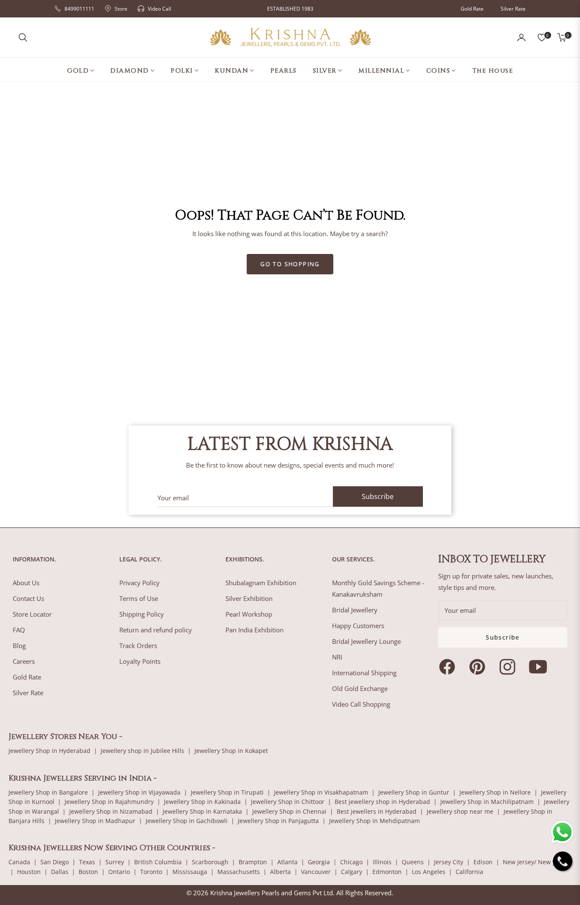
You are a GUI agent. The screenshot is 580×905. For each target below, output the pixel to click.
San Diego (54, 862)
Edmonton (387, 872)
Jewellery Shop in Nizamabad (110, 811)
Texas (87, 862)
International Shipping (364, 672)
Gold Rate (472, 8)
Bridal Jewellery (354, 610)
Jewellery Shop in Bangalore (48, 792)
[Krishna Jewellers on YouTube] (540, 667)
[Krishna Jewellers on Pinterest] (479, 667)
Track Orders (138, 645)
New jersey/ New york (533, 862)
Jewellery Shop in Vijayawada (139, 792)
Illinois (382, 862)
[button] (23, 37)
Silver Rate (513, 8)
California (469, 872)
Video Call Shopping (361, 704)
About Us (26, 582)
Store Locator (32, 614)
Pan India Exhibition (254, 630)
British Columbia (158, 862)
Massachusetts (238, 872)
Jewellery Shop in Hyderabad (49, 751)
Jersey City (448, 862)
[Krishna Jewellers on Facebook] (449, 667)
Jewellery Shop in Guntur (413, 792)
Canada (19, 862)
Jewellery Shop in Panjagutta (278, 821)
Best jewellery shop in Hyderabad (382, 802)
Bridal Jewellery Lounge (366, 641)
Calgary (351, 872)
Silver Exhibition (249, 598)
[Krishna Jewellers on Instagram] (509, 667)
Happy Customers (358, 625)
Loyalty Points (139, 661)
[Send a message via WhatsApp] (562, 832)
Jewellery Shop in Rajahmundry (109, 802)
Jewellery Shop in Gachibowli (187, 821)
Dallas (59, 872)
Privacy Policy (139, 582)
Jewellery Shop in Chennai (289, 811)
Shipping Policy (141, 614)
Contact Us (28, 598)
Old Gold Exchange (360, 688)
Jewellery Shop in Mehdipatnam (374, 821)
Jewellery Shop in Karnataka (202, 811)
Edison (483, 862)
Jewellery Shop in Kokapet (231, 751)
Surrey (114, 862)
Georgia (319, 862)
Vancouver (316, 872)
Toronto (151, 872)
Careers (24, 661)
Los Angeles (428, 872)
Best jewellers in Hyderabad (377, 811)
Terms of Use (138, 598)
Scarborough (210, 862)
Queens (413, 862)
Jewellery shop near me (460, 811)
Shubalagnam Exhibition (260, 582)
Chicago (351, 862)
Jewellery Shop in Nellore (495, 792)
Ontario (119, 872)
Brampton (253, 862)
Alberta (280, 872)
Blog (19, 645)
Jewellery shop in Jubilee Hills (142, 751)
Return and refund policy (155, 630)
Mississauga (189, 872)
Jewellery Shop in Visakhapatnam (321, 792)
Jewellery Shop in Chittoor (287, 802)
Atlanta (287, 862)
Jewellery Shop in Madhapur (95, 821)
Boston (88, 872)
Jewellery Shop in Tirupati (227, 792)
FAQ (19, 630)
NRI (337, 657)
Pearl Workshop (248, 614)
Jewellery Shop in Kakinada (202, 802)
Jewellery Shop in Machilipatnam (487, 802)
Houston (29, 872)
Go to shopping (290, 264)
